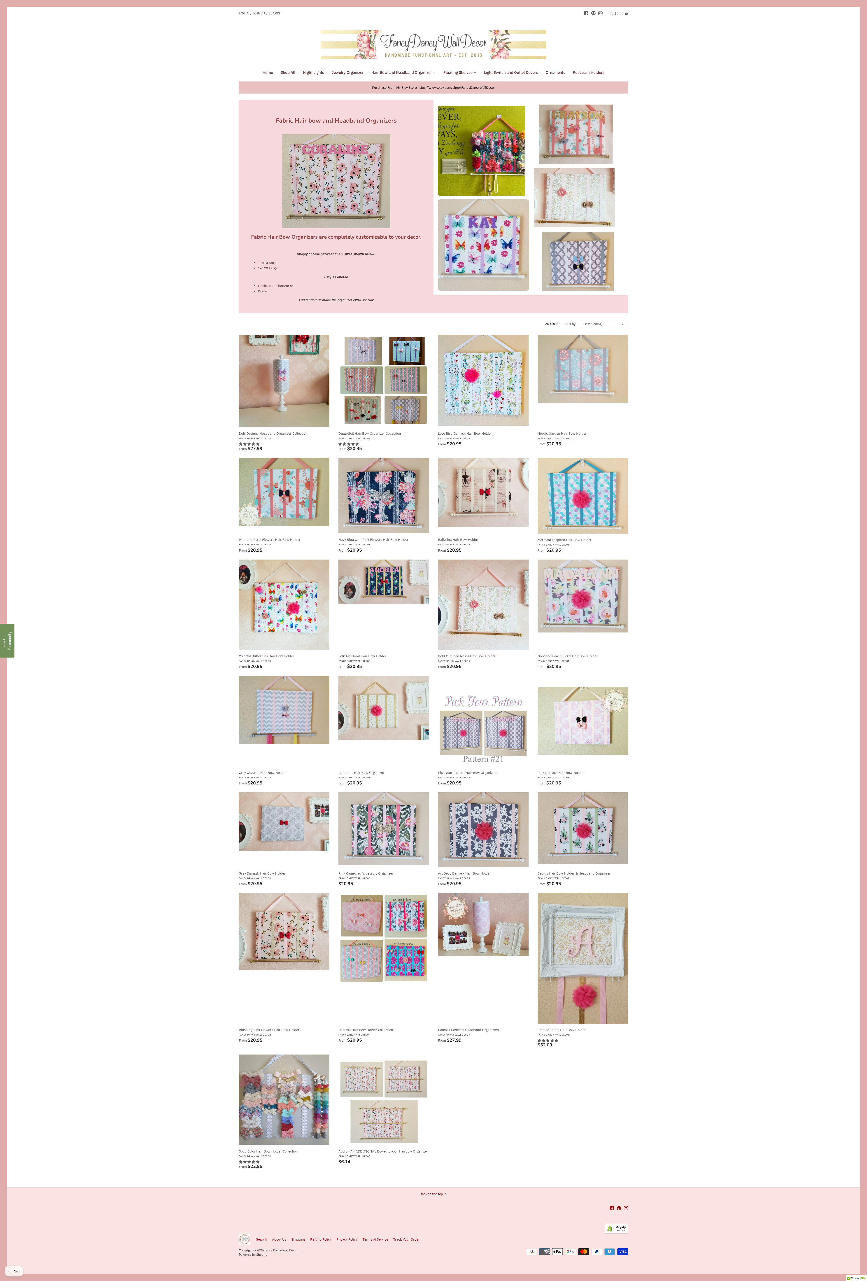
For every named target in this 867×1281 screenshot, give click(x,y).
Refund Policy (320, 1239)
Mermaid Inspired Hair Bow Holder (565, 542)
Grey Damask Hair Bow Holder (262, 875)
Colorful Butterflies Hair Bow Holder (266, 658)
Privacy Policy (346, 1239)
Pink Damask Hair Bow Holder (561, 774)
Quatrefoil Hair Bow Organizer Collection (369, 435)
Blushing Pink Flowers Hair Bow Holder (269, 1032)
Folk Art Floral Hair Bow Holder (362, 658)
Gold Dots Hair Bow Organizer (361, 774)
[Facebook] (586, 13)
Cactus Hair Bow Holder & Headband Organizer (574, 875)
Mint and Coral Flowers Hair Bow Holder (270, 541)
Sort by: (570, 324)
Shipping (298, 1239)
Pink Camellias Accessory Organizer (365, 875)
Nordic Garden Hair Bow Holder (562, 435)
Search (261, 1239)
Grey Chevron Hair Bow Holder (262, 774)
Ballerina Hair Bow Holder (458, 541)
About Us (279, 1239)
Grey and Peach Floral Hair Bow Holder (568, 658)
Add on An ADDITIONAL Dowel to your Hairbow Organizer (383, 1153)
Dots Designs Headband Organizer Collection (273, 435)
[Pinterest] (593, 13)
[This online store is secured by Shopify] (616, 1226)
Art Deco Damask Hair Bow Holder (464, 875)
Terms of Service (375, 1239)
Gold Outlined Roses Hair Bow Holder (467, 658)
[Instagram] (600, 13)
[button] (249, 444)
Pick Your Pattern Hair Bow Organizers (467, 774)
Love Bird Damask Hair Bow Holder (465, 435)
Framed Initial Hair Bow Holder (562, 1032)
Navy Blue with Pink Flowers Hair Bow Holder (373, 541)
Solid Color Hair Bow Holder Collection (268, 1153)
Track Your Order (406, 1239)
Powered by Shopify (253, 1255)
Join (256, 13)
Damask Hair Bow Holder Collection (365, 1032)
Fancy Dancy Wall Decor (281, 1250)
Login (244, 13)
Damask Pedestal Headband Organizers (468, 1032)
